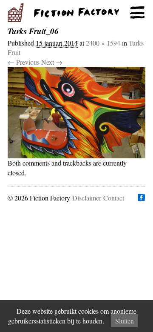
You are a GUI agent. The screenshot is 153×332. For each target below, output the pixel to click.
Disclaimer (86, 197)
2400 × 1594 (103, 42)
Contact (113, 197)
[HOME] (76, 13)
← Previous (24, 61)
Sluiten (124, 320)
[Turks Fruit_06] (76, 112)
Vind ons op (141, 197)
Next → (51, 61)
